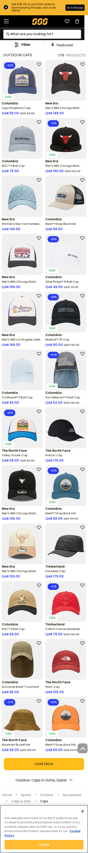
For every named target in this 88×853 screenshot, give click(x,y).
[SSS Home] (40, 21)
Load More (44, 763)
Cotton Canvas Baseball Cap (62, 630)
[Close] (83, 811)
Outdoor (46, 795)
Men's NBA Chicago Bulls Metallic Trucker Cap (19, 515)
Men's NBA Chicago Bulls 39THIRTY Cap (62, 109)
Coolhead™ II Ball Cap (17, 397)
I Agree (44, 844)
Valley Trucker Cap (15, 455)
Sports (26, 795)
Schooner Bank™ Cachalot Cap (20, 688)
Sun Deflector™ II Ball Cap (62, 397)
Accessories (72, 795)
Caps (44, 801)
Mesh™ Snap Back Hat (60, 224)
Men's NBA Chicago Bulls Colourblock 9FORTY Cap (19, 573)
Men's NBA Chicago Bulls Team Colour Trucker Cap (19, 283)
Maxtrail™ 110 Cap (57, 339)
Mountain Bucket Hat (16, 745)
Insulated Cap (55, 571)
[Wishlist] (67, 21)
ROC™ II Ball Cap (13, 166)
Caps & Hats (21, 801)
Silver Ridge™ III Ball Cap (62, 282)
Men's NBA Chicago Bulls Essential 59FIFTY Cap (62, 167)
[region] (44, 829)
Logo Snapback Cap (16, 108)
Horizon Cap (53, 455)
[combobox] (42, 34)
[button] (22, 44)
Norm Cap (52, 687)
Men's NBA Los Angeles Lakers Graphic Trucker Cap (22, 341)
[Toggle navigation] (6, 21)
